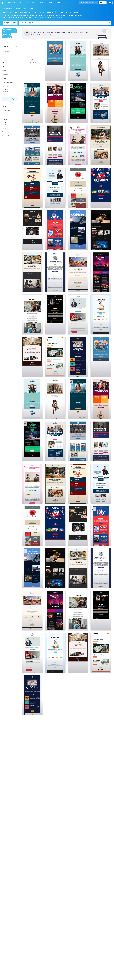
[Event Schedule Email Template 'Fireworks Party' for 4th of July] (55, 230)
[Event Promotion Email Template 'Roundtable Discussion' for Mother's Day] (78, 145)
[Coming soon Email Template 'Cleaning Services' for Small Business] (100, 314)
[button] (16, 42)
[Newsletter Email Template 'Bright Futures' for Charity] (100, 103)
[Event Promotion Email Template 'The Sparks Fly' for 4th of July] (100, 188)
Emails (14, 23)
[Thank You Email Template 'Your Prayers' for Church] (32, 357)
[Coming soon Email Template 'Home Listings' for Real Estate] (55, 357)
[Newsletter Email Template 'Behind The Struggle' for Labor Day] (32, 145)
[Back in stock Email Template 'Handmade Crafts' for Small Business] (32, 230)
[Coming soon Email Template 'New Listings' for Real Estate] (32, 272)
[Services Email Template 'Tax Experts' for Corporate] (78, 314)
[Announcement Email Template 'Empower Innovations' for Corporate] (78, 61)
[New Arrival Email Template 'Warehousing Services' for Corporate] (55, 145)
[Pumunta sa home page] (7, 2)
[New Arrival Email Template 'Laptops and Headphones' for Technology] (100, 230)
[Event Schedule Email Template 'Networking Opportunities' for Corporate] (78, 357)
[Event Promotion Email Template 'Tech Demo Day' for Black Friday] (78, 103)
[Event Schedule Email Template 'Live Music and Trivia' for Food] (32, 188)
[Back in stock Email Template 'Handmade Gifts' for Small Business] (100, 145)
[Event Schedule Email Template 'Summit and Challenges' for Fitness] (55, 103)
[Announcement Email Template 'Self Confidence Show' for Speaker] (55, 314)
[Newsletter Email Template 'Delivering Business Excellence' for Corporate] (55, 188)
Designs (6, 23)
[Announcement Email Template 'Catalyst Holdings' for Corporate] (32, 103)
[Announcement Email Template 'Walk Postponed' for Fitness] (55, 61)
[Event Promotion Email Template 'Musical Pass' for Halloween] (100, 272)
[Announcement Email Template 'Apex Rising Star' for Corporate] (55, 272)
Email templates (7, 8)
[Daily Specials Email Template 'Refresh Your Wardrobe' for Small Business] (100, 61)
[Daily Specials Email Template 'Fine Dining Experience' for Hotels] (78, 272)
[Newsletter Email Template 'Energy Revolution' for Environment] (78, 230)
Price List (17, 8)
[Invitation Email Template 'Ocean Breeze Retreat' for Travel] (32, 314)
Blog (25, 8)
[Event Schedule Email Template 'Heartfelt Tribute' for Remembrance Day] (78, 188)
